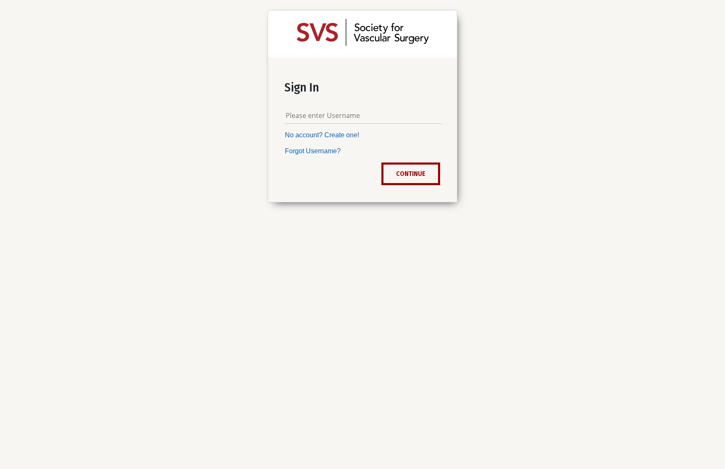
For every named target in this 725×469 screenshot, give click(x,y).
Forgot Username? (313, 151)
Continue (410, 174)
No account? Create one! (322, 135)
